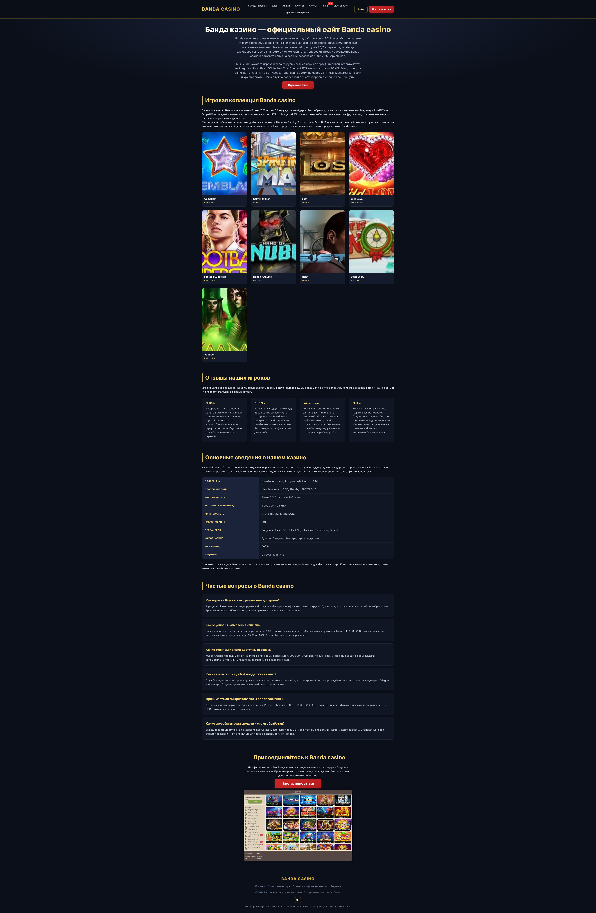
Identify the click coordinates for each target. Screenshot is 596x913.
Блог (274, 5)
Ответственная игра (278, 886)
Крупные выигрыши (297, 12)
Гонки (325, 5)
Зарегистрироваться (298, 783)
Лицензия (335, 886)
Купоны (299, 5)
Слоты (313, 5)
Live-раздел (341, 5)
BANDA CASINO (221, 9)
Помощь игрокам (256, 5)
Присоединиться (381, 9)
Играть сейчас (298, 85)
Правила (260, 886)
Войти (360, 9)
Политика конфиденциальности (310, 886)
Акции (286, 5)
